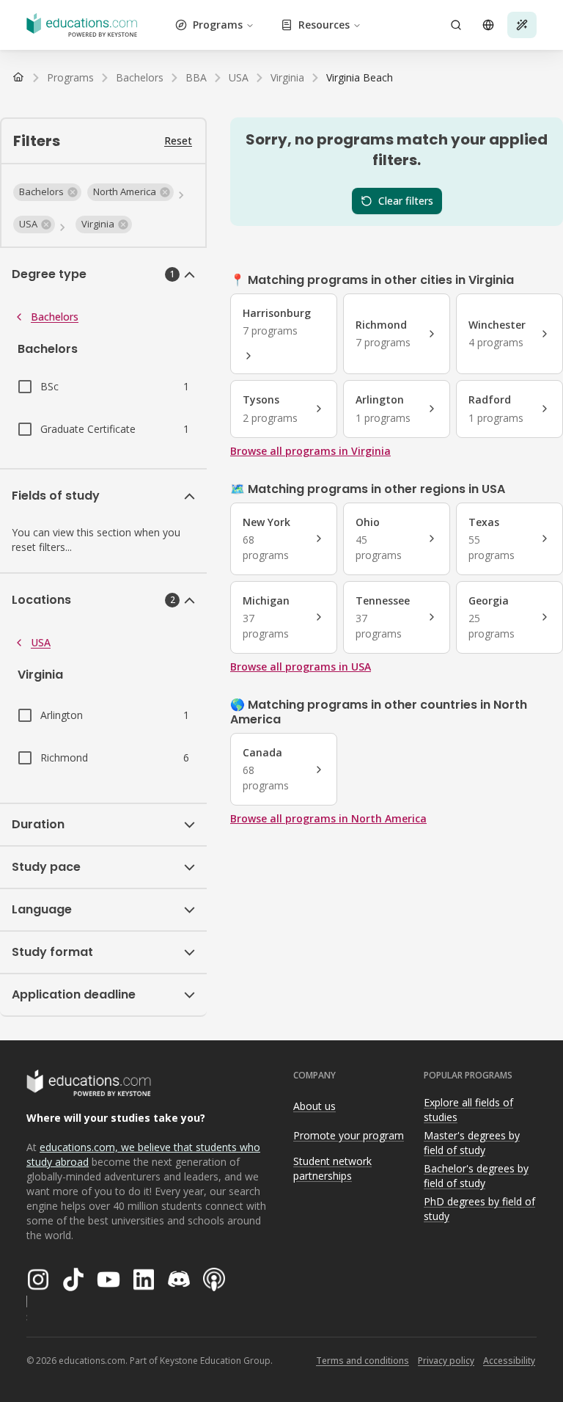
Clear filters (405, 201)
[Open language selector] (488, 25)
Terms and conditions (362, 1360)
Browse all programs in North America (328, 818)
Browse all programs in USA (300, 666)
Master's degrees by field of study (472, 1143)
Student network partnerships (332, 1168)
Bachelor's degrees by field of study (476, 1176)
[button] (47, 192)
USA (41, 642)
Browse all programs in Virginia (310, 451)
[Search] (456, 25)
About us (314, 1106)
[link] (359, 77)
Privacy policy (446, 1360)
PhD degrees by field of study (479, 1209)
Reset (178, 140)
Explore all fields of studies (468, 1110)
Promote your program (348, 1135)
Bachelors (54, 317)
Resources (324, 25)
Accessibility (509, 1360)
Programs (218, 25)
